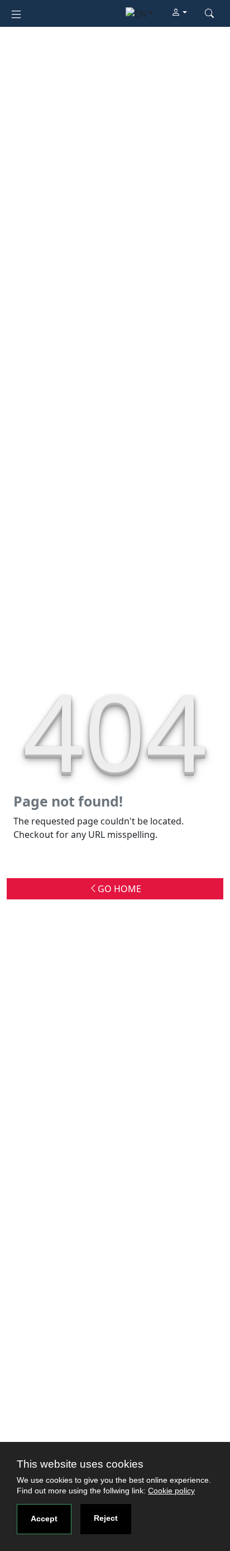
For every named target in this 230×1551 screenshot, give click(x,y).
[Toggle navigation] (16, 13)
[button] (179, 13)
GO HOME (119, 889)
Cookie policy (171, 1490)
